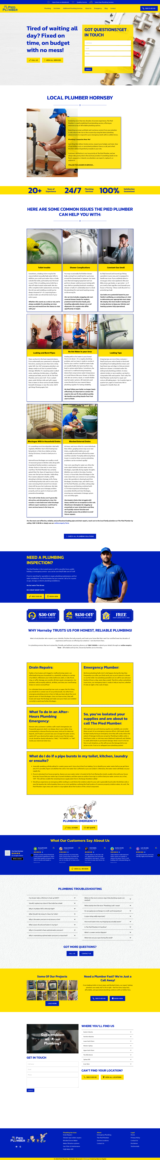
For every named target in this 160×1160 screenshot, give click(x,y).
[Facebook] (16, 1147)
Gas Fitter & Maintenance (71, 1146)
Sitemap (86, 1159)
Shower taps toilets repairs (72, 1137)
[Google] (20, 1147)
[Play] (52, 1038)
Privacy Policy (135, 1137)
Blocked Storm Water (70, 1140)
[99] (52, 985)
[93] (62, 995)
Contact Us (100, 1143)
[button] (52, 8)
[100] (42, 985)
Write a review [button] (17, 859)
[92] (73, 995)
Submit (88, 69)
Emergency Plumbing (104, 1135)
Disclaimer (134, 1143)
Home (133, 1135)
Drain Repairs (67, 1135)
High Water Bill (68, 1149)
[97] (73, 985)
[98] (62, 985)
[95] (42, 995)
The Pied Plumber (103, 1137)
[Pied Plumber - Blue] (10, 8)
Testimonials (135, 1146)
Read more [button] (37, 862)
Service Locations (103, 1140)
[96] (31, 995)
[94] (52, 995)
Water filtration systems (71, 1143)
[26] (31, 985)
